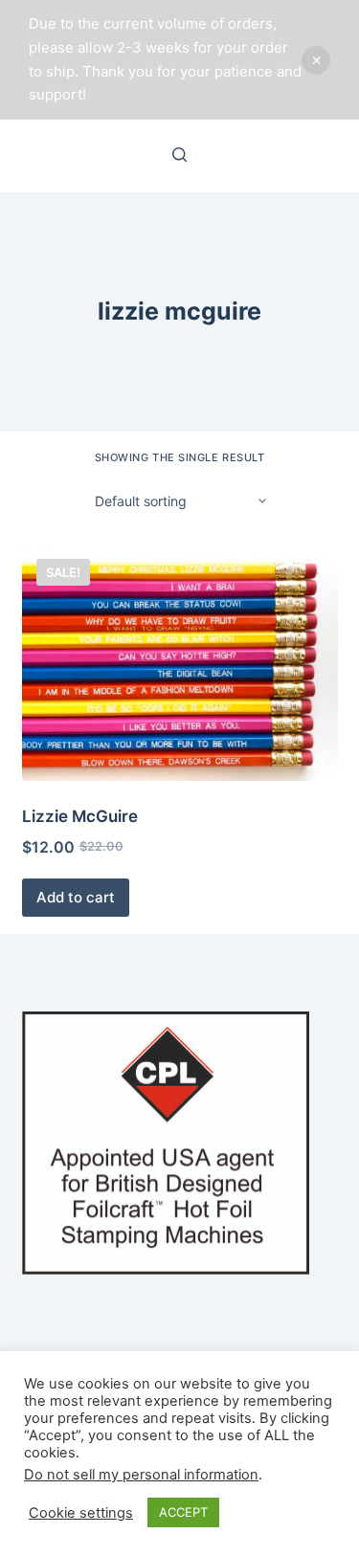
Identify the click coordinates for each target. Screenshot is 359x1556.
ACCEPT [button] (183, 1512)
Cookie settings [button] (81, 1513)
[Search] (179, 154)
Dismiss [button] (316, 60)
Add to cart (75, 897)
